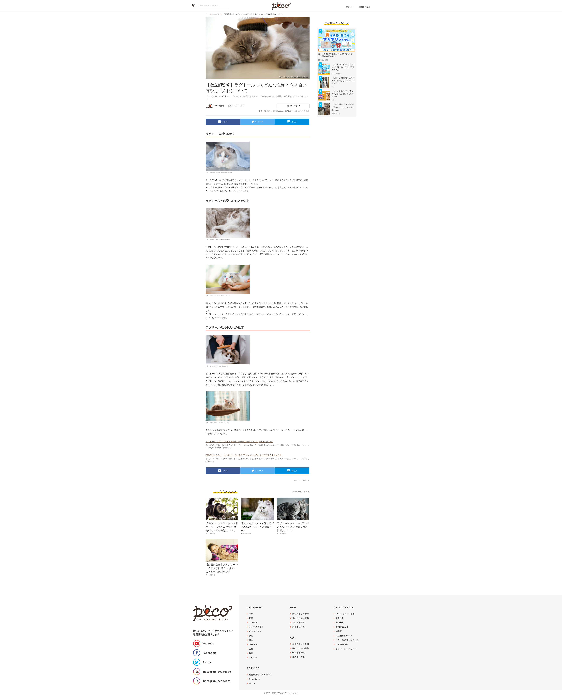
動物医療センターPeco (260, 675)
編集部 (339, 631)
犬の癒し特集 (298, 627)
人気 (251, 649)
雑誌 (251, 636)
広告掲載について (344, 636)
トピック (253, 658)
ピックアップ (255, 631)
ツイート (259, 121)
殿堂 (251, 653)
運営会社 (340, 618)
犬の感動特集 (298, 623)
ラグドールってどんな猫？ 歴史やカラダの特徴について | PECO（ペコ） (239, 441)
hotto (252, 683)
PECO (281, 5)
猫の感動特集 (298, 653)
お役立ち (253, 644)
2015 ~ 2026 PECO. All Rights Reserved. (281, 693)
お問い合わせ (342, 627)
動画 (251, 618)
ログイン (349, 7)
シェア (225, 121)
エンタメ (253, 623)
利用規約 (340, 623)
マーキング (295, 106)
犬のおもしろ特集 (300, 614)
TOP (251, 614)
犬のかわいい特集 (300, 618)
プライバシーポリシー (346, 649)
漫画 (251, 640)
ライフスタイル (256, 627)
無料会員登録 (364, 7)
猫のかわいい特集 (300, 648)
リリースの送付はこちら (347, 640)
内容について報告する (301, 480)
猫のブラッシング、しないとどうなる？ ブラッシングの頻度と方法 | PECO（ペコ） (244, 455)
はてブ (294, 121)
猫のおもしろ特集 (300, 644)
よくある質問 (342, 644)
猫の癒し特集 (298, 657)
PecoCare (254, 679)
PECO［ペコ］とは (345, 614)
